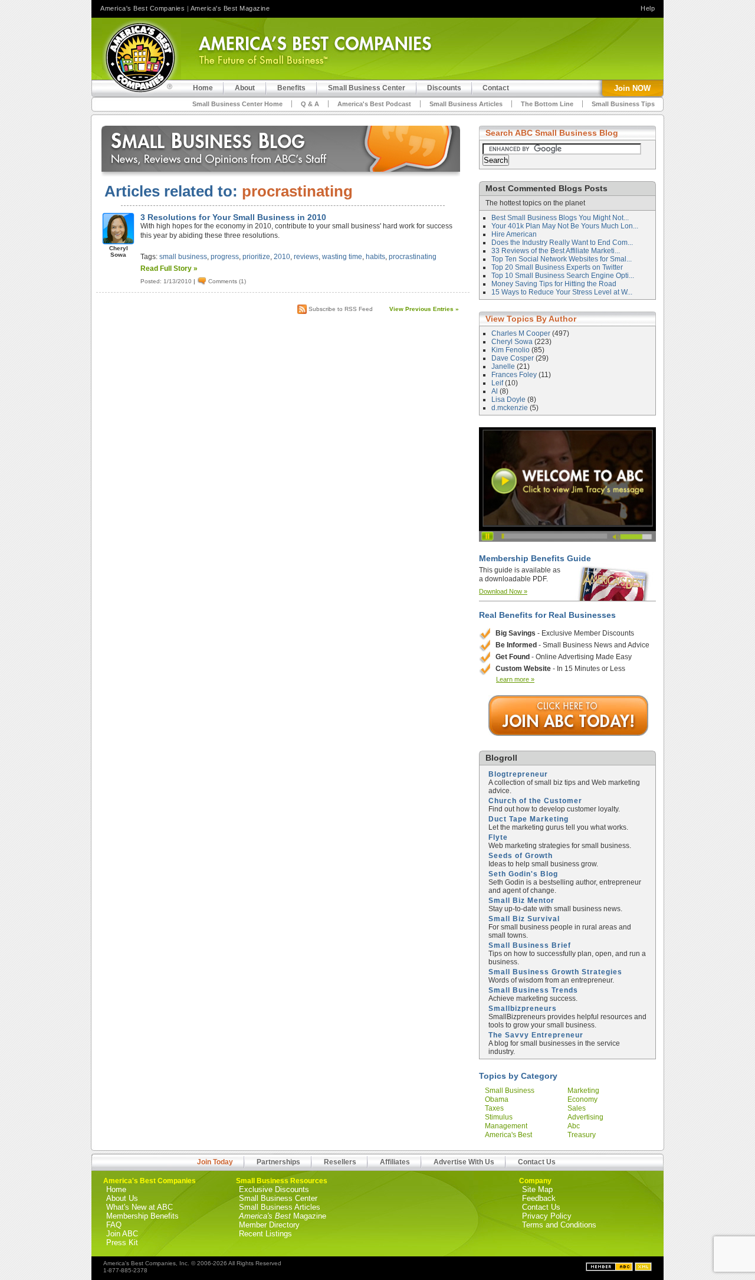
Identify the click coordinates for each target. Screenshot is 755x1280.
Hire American (514, 234)
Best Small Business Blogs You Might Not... (560, 218)
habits (375, 257)
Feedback (539, 1198)
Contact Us (537, 1162)
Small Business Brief (529, 945)
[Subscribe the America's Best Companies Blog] (643, 1269)
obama (496, 1099)
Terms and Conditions (559, 1224)
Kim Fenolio (511, 350)
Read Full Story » (169, 268)
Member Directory (269, 1224)
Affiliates (395, 1162)
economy (582, 1099)
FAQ (114, 1224)
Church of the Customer (535, 801)
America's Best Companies (142, 8)
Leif (498, 383)
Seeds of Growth (520, 856)
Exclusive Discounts (274, 1189)
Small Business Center (278, 1198)
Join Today (215, 1162)
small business (183, 257)
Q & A (310, 103)
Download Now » (503, 591)
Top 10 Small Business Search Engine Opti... (562, 275)
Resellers (340, 1162)
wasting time (342, 257)
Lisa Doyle (509, 399)
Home (116, 1189)
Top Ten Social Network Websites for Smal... (561, 259)
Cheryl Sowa (512, 342)
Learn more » (515, 679)
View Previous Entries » (424, 309)
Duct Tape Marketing (528, 819)
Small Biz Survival (524, 919)
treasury (581, 1135)
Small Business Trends (533, 990)
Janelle (504, 366)
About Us (122, 1198)
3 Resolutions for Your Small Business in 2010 (233, 217)
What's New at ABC (139, 1207)
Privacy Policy (547, 1216)
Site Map (537, 1189)
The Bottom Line (547, 103)
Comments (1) (227, 281)
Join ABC (122, 1233)
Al (495, 391)
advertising (585, 1117)
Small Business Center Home (237, 103)
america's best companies (508, 1139)
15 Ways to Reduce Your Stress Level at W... (561, 292)
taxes (494, 1108)
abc (573, 1126)
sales (576, 1108)
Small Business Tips (623, 103)
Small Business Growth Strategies (555, 972)
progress (225, 257)
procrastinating (412, 257)
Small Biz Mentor (521, 900)
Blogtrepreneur (518, 774)
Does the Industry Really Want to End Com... (562, 242)
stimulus (499, 1117)
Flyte (498, 837)
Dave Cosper (513, 358)
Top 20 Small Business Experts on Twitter (557, 267)
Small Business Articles (466, 103)
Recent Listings (265, 1233)
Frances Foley (515, 375)
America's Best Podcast (374, 103)
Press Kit (122, 1242)
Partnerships (278, 1162)
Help (648, 8)
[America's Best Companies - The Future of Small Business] (141, 57)
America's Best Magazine (230, 8)
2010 (282, 257)
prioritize (256, 257)
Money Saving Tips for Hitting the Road (553, 284)
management (506, 1126)
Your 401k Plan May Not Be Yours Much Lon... (564, 226)
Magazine (282, 1216)
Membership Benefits (142, 1216)
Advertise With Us (464, 1162)
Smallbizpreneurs (522, 1008)
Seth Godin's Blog (523, 874)
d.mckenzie (510, 408)
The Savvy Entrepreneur (535, 1035)
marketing (583, 1090)
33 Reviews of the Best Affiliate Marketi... (555, 251)
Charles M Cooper (521, 333)
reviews (306, 257)
